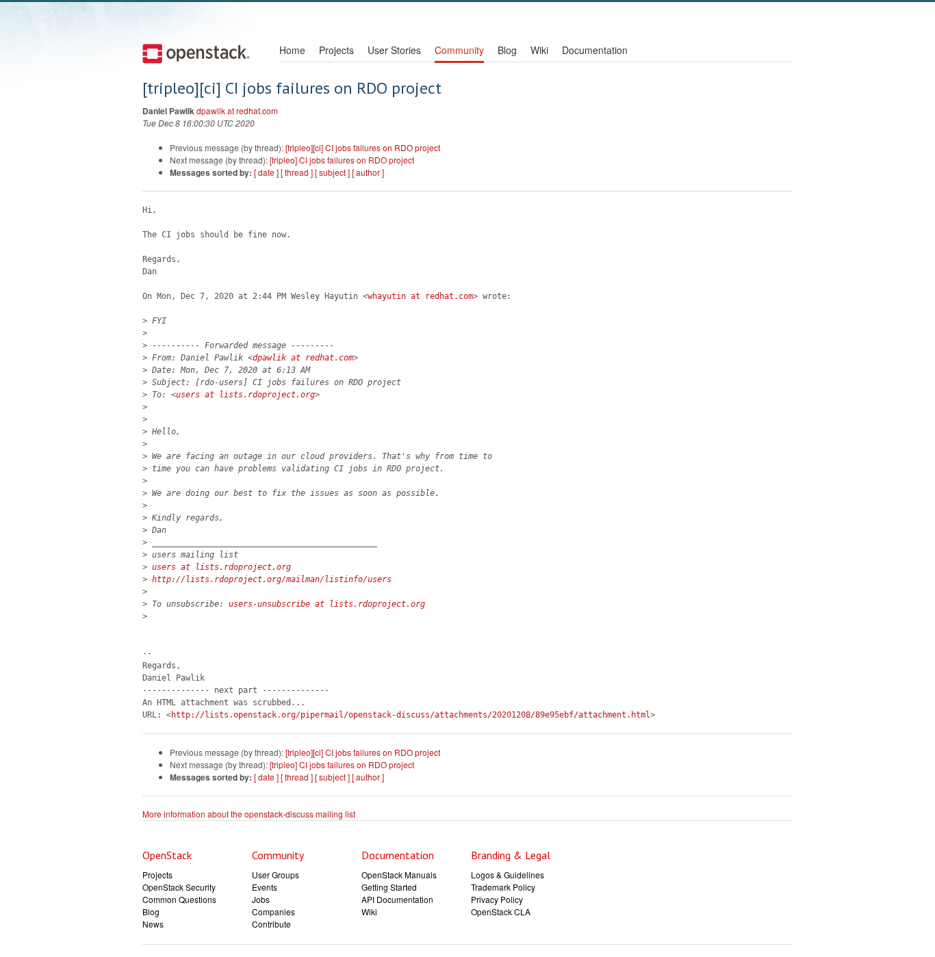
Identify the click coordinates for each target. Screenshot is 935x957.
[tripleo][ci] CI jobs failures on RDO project (362, 147)
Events (264, 887)
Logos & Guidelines (507, 874)
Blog (507, 50)
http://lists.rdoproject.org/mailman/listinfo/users (272, 579)
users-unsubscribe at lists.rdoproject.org (327, 604)
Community (459, 50)
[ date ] (266, 172)
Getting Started (389, 887)
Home (292, 50)
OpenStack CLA (500, 911)
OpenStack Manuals (399, 874)
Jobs (261, 899)
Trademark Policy (503, 887)
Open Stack (196, 53)
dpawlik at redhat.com (237, 110)
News (153, 924)
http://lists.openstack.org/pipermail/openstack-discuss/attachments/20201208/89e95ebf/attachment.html (410, 715)
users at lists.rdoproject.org (245, 394)
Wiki (539, 50)
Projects (336, 50)
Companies (273, 911)
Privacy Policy (497, 899)
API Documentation (397, 899)
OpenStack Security (179, 887)
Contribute (271, 924)
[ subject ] (332, 172)
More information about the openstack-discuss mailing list (248, 814)
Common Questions (179, 899)
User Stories (394, 50)
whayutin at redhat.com (420, 296)
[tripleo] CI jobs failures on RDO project (342, 160)
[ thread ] (297, 172)
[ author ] (368, 172)
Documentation (595, 50)
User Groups (275, 874)
